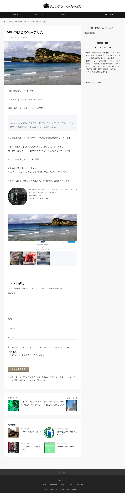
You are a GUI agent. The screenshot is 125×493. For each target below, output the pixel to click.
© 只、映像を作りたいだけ (54, 490)
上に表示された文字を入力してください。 (26, 355)
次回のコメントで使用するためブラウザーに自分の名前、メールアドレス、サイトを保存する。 (42, 347)
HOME (15, 15)
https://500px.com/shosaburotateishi (25, 99)
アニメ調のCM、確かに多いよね (31, 447)
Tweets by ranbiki (92, 82)
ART (86, 15)
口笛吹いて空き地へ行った (31, 432)
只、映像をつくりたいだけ (103, 28)
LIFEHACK (109, 15)
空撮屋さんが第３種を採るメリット (67, 433)
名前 (10, 319)
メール (11, 328)
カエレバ (39, 195)
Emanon (77, 490)
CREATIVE (39, 15)
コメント (12, 293)
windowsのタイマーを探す (67, 446)
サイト (11, 338)
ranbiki (24, 37)
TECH (62, 15)
